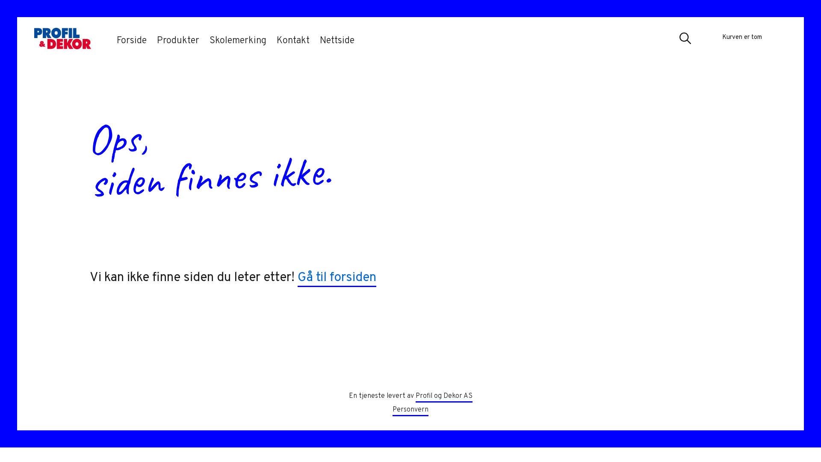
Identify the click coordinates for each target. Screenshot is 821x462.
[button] (685, 40)
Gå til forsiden (337, 278)
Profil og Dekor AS (444, 396)
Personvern (410, 410)
